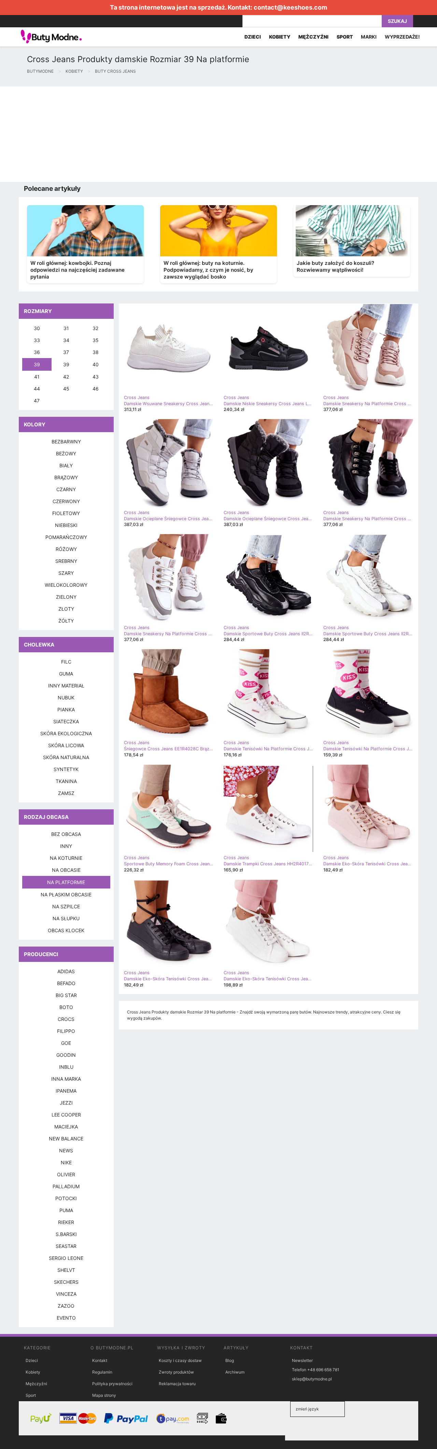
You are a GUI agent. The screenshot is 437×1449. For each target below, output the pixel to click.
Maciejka (66, 1127)
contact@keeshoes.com (290, 7)
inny (66, 846)
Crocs (66, 1019)
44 (37, 389)
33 (37, 340)
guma (66, 674)
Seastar (66, 1246)
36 (37, 352)
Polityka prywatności (112, 1383)
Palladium (66, 1186)
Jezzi (66, 1103)
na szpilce (66, 906)
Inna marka (66, 1079)
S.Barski (66, 1234)
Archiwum (234, 1372)
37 (66, 352)
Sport (31, 1395)
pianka (66, 709)
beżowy (66, 453)
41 (37, 377)
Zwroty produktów (176, 1372)
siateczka (66, 721)
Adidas (66, 971)
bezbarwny (66, 441)
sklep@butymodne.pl (312, 1378)
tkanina (66, 781)
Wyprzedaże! (402, 37)
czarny (66, 489)
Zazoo (66, 1306)
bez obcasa (66, 834)
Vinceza (66, 1294)
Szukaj (397, 21)
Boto (66, 1007)
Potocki (66, 1198)
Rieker (66, 1222)
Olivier (66, 1174)
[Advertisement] (205, 134)
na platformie (66, 882)
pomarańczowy (66, 537)
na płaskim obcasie (66, 894)
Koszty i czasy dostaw (180, 1360)
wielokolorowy (66, 585)
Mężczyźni (36, 1383)
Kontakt (99, 1360)
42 (66, 377)
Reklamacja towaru (177, 1383)
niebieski (66, 525)
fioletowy (66, 513)
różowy (66, 549)
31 (66, 328)
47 (37, 400)
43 (96, 377)
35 (96, 340)
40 (96, 364)
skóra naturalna (66, 757)
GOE (66, 1043)
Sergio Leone (66, 1258)
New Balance (66, 1138)
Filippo (66, 1031)
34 (66, 340)
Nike (66, 1162)
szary (66, 573)
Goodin (66, 1055)
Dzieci (32, 1360)
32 (95, 328)
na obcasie (66, 870)
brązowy (66, 477)
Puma (66, 1210)
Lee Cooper (66, 1115)
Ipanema (66, 1091)
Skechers (66, 1282)
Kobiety (33, 1372)
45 (66, 389)
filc (66, 662)
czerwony (66, 501)
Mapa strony (104, 1395)
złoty (66, 609)
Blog (229, 1360)
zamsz (66, 793)
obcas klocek (66, 930)
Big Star (66, 995)
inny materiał (66, 685)
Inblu (66, 1067)
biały (66, 465)
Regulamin (102, 1372)
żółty (66, 621)
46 (96, 389)
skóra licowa (66, 745)
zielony (66, 597)
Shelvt (66, 1270)
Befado (66, 983)
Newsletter (302, 1360)
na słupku (66, 918)
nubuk (66, 697)
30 (37, 328)
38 (96, 352)
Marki (369, 37)
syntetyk (66, 769)
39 (37, 364)
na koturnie (66, 858)
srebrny (66, 561)
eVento (66, 1318)
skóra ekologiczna (66, 733)
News (66, 1150)
